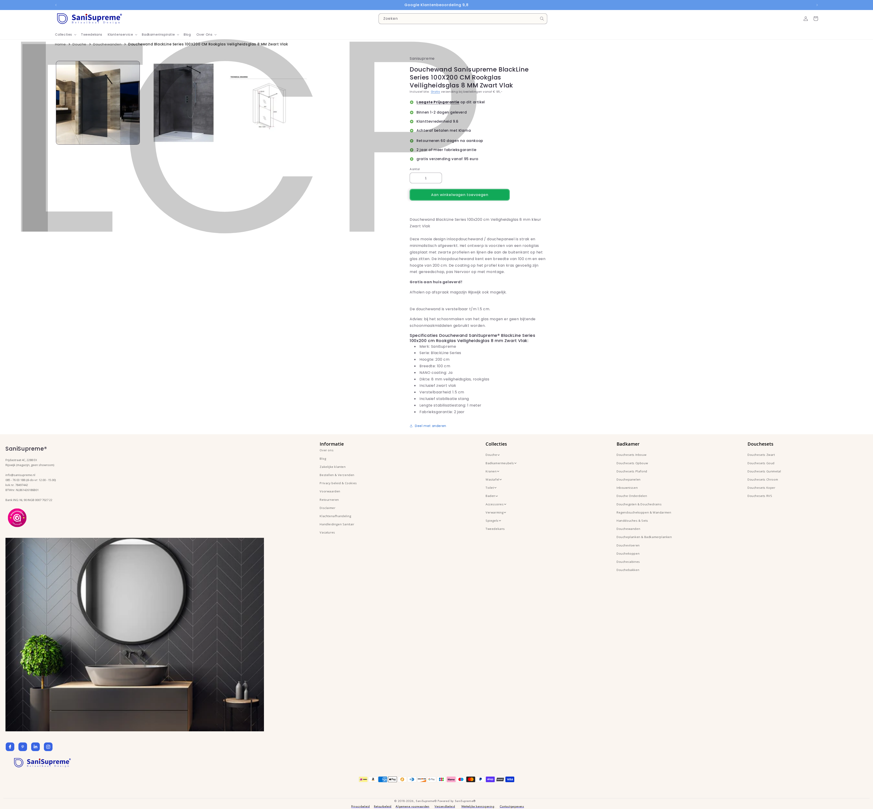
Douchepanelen (629, 479)
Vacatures (327, 532)
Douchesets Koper (761, 488)
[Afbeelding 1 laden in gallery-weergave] (98, 102)
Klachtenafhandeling (335, 516)
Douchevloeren (628, 545)
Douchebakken (628, 570)
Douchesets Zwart (761, 455)
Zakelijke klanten (333, 467)
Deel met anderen (430, 426)
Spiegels (492, 521)
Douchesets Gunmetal (764, 471)
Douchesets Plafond (632, 471)
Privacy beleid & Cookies (338, 483)
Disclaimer (327, 508)
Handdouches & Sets (632, 521)
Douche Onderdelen (632, 496)
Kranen (491, 471)
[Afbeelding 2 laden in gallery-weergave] (183, 102)
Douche (79, 44)
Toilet (490, 488)
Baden (490, 496)
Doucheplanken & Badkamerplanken (644, 537)
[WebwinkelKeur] (17, 517)
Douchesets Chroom (763, 479)
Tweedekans (495, 529)
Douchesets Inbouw (631, 455)
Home (60, 44)
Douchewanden (107, 44)
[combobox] (463, 19)
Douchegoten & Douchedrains (639, 504)
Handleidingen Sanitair (337, 524)
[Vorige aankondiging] (56, 5)
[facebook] (10, 746)
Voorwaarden (330, 491)
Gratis (435, 92)
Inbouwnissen (627, 488)
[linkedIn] (35, 746)
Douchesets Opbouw (632, 463)
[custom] (22, 746)
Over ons (327, 450)
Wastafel (492, 479)
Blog (323, 459)
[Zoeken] (542, 19)
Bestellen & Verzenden (337, 475)
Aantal (415, 169)
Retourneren (329, 500)
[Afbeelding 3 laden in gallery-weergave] (269, 102)
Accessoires (495, 504)
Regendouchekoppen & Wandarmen (644, 512)
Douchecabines (628, 562)
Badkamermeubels (500, 463)
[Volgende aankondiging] (817, 5)
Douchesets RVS (760, 496)
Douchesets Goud (761, 463)
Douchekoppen (628, 553)
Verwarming (495, 512)
